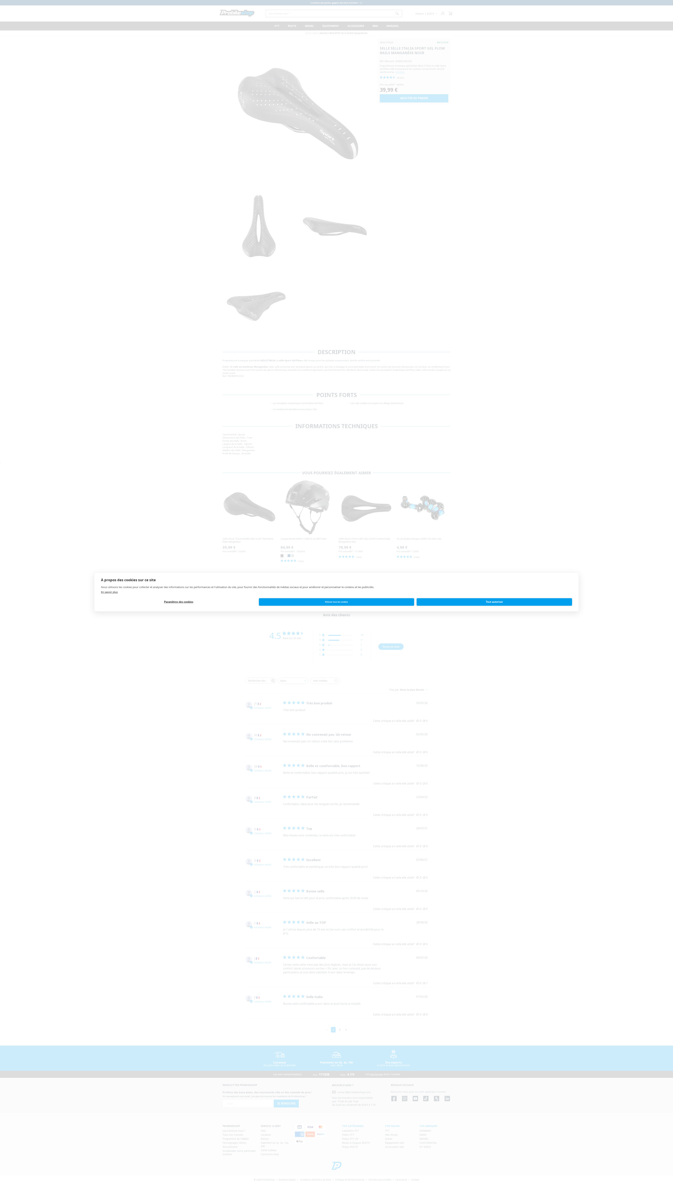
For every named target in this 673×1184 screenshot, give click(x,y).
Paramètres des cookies (178, 601)
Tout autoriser (494, 601)
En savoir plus (109, 592)
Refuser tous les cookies (336, 602)
